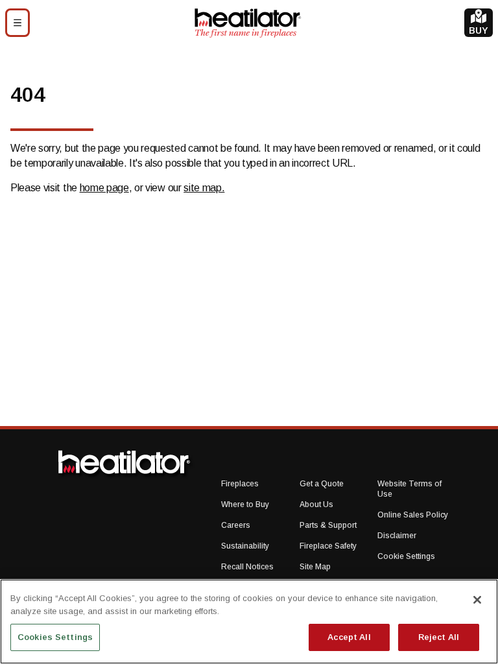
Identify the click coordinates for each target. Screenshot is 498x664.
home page (104, 187)
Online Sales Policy (412, 514)
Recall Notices (247, 566)
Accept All (348, 637)
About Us (316, 504)
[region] (249, 621)
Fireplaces (240, 483)
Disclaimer (396, 535)
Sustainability (245, 546)
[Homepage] (247, 22)
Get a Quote (322, 483)
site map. (204, 187)
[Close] (477, 600)
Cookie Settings (406, 556)
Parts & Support (328, 525)
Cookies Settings (55, 637)
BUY (478, 30)
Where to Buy (245, 504)
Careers (235, 525)
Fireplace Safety (328, 546)
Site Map (315, 566)
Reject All (438, 637)
